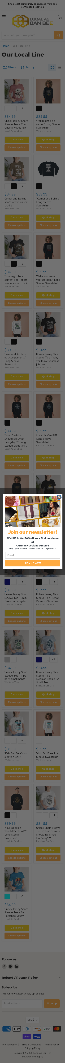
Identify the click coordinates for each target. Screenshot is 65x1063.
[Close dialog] (59, 497)
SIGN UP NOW (32, 563)
